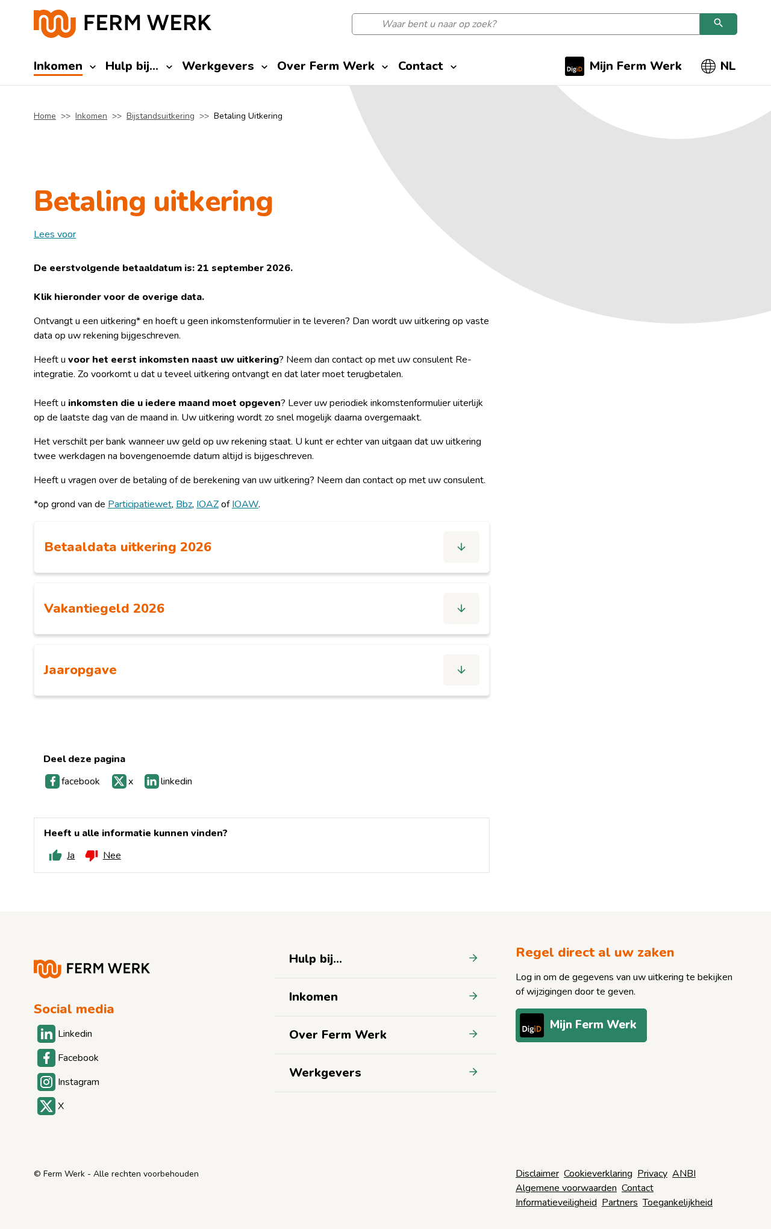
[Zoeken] (718, 24)
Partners (620, 1202)
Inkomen (91, 116)
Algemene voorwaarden (566, 1188)
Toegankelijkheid (678, 1202)
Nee (111, 855)
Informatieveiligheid (556, 1202)
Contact (638, 1188)
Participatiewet (140, 504)
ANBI (684, 1173)
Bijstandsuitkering (160, 116)
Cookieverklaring (598, 1173)
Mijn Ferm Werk (593, 1025)
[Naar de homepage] (122, 24)
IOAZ (207, 504)
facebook (80, 781)
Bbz (184, 504)
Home (45, 116)
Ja (71, 855)
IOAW (245, 504)
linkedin (176, 781)
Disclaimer (537, 1173)
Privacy (652, 1173)
